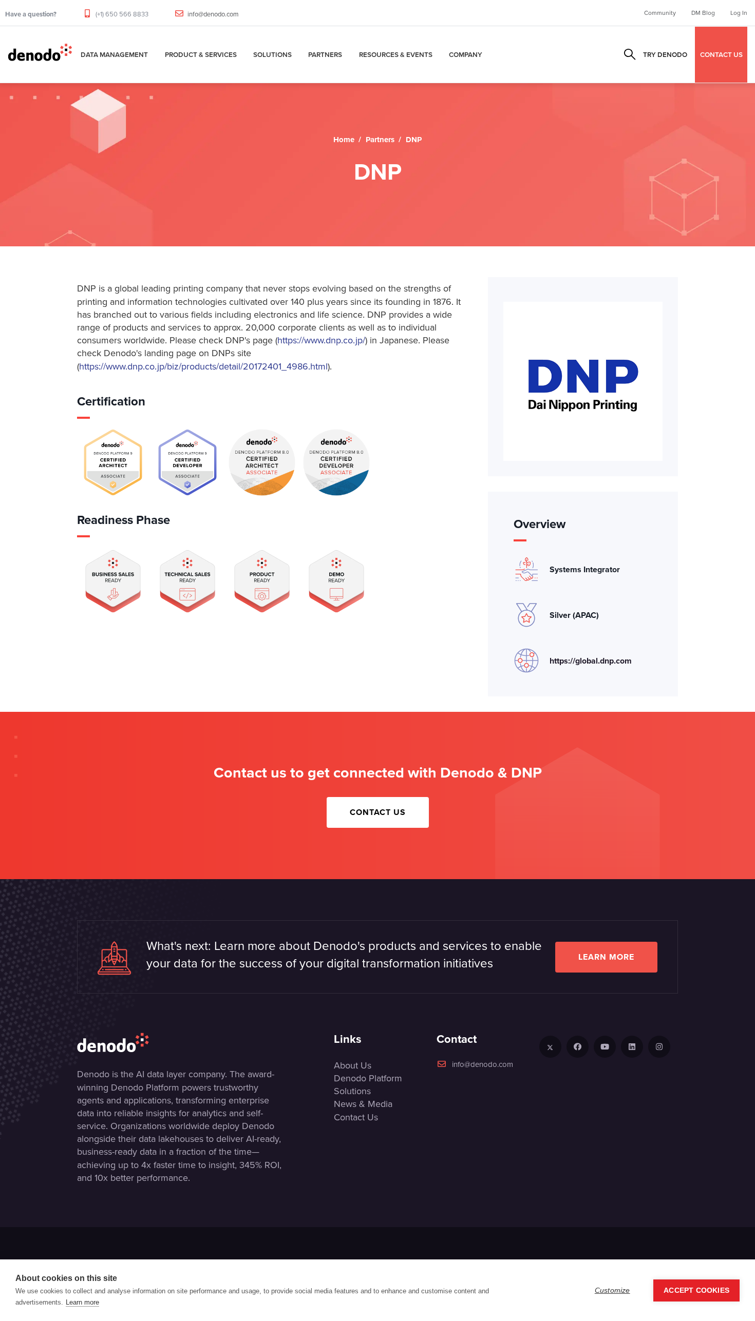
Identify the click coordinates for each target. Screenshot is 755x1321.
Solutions (272, 54)
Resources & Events (395, 54)
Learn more (606, 957)
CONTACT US (721, 54)
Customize (612, 1290)
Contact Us (378, 812)
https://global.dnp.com (591, 661)
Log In (738, 12)
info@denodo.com (213, 14)
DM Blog (703, 12)
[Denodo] (40, 54)
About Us (352, 1065)
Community (660, 12)
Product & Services (201, 54)
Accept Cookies (696, 1290)
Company (465, 54)
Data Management (114, 54)
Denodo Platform (368, 1078)
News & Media (363, 1104)
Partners (325, 54)
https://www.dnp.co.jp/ (321, 340)
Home (343, 139)
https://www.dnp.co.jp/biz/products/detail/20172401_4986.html (203, 366)
